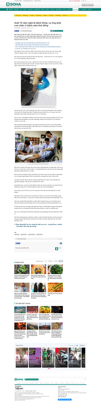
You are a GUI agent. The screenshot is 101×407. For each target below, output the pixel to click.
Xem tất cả (82, 345)
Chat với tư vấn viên (65, 399)
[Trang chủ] (13, 5)
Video (77, 383)
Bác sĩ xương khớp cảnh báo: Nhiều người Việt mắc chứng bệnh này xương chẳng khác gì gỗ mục (38, 46)
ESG (21, 9)
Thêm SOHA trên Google (27, 30)
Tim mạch (51, 15)
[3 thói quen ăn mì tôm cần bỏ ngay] (55, 287)
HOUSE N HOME (18, 0)
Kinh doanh (30, 9)
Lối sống (32, 15)
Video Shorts (19, 345)
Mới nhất (11, 9)
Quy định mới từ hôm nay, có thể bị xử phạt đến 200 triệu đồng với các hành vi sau (57, 317)
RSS (83, 383)
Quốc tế (47, 9)
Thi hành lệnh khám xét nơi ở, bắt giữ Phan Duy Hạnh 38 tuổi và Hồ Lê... (21, 362)
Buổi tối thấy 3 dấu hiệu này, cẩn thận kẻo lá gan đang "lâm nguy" (38, 277)
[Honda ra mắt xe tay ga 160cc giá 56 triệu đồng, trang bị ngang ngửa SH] (61, 358)
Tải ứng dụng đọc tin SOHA (32, 379)
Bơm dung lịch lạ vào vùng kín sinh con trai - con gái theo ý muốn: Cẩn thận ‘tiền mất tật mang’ (39, 225)
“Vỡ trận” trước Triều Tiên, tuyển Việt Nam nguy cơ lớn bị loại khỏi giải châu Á (32, 317)
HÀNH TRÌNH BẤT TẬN (28, 0)
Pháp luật (70, 9)
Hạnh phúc (16, 9)
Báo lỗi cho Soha (59, 30)
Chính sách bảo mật (62, 396)
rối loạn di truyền (31, 234)
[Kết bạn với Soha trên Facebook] (56, 248)
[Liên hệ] (61, 243)
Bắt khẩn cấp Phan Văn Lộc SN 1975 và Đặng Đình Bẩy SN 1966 (48, 362)
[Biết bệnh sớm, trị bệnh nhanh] (87, 5)
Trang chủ (18, 383)
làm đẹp (25, 48)
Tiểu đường (58, 15)
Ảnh (80, 383)
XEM (61, 261)
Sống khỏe (75, 9)
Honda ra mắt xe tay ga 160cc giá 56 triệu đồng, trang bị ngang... (61, 362)
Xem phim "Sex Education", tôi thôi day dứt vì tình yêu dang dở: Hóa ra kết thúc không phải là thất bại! (38, 296)
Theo (38, 238)
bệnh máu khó (23, 234)
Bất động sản (37, 9)
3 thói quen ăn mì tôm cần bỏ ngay (55, 294)
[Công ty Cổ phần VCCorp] (32, 388)
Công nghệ (84, 9)
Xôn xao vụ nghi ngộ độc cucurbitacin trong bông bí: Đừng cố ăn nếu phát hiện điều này (44, 317)
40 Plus (42, 9)
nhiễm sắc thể (39, 234)
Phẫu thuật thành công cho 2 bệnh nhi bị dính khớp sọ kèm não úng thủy (32, 44)
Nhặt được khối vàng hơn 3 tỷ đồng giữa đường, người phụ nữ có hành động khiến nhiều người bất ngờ (56, 334)
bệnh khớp (17, 234)
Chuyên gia (25, 15)
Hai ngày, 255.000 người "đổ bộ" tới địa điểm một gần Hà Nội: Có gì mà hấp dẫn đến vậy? (32, 334)
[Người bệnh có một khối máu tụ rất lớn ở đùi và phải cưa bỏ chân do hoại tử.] (38, 87)
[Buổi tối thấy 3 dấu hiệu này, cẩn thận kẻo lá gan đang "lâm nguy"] (38, 269)
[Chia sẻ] (16, 31)
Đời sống (89, 9)
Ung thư (45, 15)
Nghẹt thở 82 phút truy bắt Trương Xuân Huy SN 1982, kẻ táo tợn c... (74, 362)
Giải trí (64, 9)
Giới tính (65, 15)
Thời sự (24, 9)
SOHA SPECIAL (38, 0)
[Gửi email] (51, 31)
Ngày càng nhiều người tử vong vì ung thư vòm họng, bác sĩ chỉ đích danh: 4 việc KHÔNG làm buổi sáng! (22, 296)
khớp (57, 53)
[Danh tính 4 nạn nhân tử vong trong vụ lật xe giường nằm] (45, 326)
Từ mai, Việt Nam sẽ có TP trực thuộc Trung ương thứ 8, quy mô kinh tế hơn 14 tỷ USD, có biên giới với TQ (19, 317)
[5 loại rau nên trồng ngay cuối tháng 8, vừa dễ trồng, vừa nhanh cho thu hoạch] (22, 269)
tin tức (18, 48)
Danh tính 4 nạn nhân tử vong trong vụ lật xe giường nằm (44, 332)
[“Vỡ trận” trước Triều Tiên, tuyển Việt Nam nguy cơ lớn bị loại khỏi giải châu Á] (32, 309)
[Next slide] (83, 358)
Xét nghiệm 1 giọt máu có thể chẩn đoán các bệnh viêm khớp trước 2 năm (32, 42)
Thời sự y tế (18, 15)
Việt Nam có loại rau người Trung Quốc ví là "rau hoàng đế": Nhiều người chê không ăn (55, 278)
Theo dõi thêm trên (72, 345)
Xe (79, 9)
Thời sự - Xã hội (25, 383)
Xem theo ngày (39, 261)
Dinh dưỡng (38, 15)
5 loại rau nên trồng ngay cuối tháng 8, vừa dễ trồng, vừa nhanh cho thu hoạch (21, 277)
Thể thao (52, 9)
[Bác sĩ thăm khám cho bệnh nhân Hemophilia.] (38, 147)
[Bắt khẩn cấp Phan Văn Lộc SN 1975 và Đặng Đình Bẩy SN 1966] (48, 358)
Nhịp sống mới (59, 9)
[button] (49, 368)
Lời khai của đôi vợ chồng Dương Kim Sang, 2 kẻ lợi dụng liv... (35, 362)
